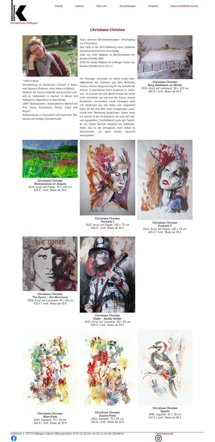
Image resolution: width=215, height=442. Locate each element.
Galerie (79, 6)
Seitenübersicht (164, 433)
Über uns (101, 6)
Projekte (153, 6)
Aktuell (59, 6)
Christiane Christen (107, 30)
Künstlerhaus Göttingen (24, 23)
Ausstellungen (127, 6)
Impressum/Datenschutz (184, 6)
